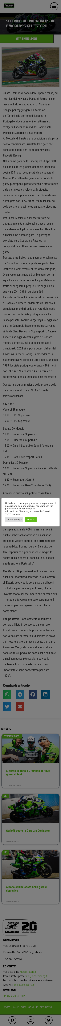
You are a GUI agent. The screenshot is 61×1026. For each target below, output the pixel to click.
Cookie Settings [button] (14, 519)
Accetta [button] (30, 519)
